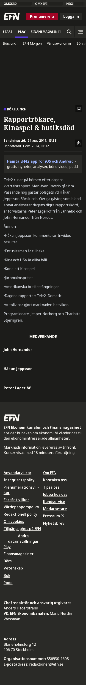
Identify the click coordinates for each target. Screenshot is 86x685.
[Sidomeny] (80, 31)
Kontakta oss (55, 479)
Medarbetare (55, 508)
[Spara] (79, 108)
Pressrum (51, 515)
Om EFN (49, 472)
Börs (8, 560)
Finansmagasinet (19, 553)
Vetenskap (13, 568)
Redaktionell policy (20, 514)
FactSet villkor (16, 499)
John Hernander (18, 349)
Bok (7, 575)
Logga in (71, 16)
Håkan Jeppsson (18, 368)
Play (7, 546)
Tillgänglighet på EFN (22, 528)
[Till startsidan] (12, 16)
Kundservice (54, 501)
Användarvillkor (17, 472)
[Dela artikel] (79, 143)
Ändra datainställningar (23, 538)
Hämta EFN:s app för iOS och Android (40, 161)
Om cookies (14, 521)
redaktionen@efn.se (46, 664)
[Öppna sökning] (69, 31)
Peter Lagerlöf (17, 387)
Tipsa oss (51, 487)
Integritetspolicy (19, 479)
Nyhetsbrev (53, 523)
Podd (8, 582)
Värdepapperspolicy (21, 506)
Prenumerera (42, 16)
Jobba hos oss (55, 494)
